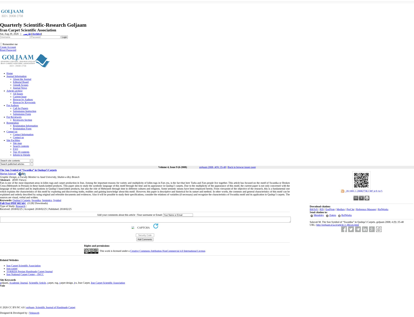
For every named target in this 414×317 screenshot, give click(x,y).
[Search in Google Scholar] (20, 174)
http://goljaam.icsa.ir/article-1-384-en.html (337, 225)
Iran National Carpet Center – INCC (25, 274)
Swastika (36, 200)
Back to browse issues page (242, 167)
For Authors (12, 105)
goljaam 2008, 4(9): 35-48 (212, 167)
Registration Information (25, 125)
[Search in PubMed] (24, 174)
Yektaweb (34, 313)
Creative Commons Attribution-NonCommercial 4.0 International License (167, 251)
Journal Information (16, 76)
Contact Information (23, 134)
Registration (12, 122)
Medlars (341, 209)
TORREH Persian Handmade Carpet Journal (29, 271)
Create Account (8, 47)
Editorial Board (21, 82)
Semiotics (47, 200)
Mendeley (319, 215)
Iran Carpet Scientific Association (23, 265)
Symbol (57, 200)
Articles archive (14, 90)
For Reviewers (14, 117)
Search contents (21, 146)
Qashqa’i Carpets (21, 200)
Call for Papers (20, 108)
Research (20, 206)
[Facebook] (344, 229)
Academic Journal (18, 282)
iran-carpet (11, 268)
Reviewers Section (22, 120)
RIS (322, 209)
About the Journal (22, 79)
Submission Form (22, 114)
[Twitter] (351, 229)
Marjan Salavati (8, 173)
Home (9, 73)
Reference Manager (366, 209)
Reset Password (8, 50)
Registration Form (22, 128)
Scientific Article (37, 282)
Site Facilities (13, 140)
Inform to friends (21, 154)
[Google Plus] (372, 229)
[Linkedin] (365, 229)
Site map (17, 143)
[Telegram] (358, 229)
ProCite (350, 209)
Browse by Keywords (24, 102)
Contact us (11, 131)
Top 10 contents (21, 152)
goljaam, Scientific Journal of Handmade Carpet (50, 307)
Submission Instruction (24, 111)
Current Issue (20, 96)
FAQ (15, 149)
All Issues (18, 93)
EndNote (330, 209)
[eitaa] (379, 229)
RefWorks (383, 209)
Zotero (332, 215)
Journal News (20, 88)
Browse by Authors (23, 99)
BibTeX (314, 209)
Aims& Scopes (20, 85)
